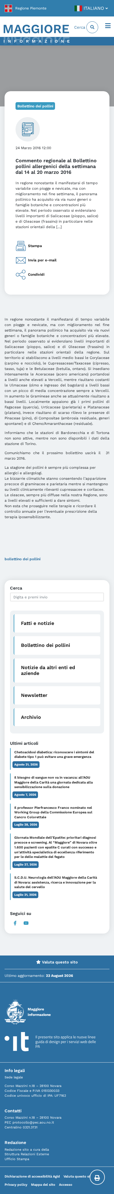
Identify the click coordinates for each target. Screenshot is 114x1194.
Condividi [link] (36, 274)
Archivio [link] (31, 717)
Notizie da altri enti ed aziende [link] (48, 670)
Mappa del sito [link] (43, 1185)
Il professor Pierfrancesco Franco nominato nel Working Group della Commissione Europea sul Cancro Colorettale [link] (53, 812)
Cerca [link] (80, 27)
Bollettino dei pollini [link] (35, 106)
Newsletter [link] (34, 695)
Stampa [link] (35, 246)
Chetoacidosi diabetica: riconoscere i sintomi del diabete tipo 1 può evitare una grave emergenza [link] (54, 754)
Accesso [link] (65, 1185)
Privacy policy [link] (16, 1185)
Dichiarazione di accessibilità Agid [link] (32, 1176)
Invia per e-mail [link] (42, 260)
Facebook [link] (15, 923)
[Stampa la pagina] (97, 1177)
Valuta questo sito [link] (59, 962)
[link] (26, 8)
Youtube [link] (26, 923)
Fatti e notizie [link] (37, 623)
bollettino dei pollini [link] (22, 559)
